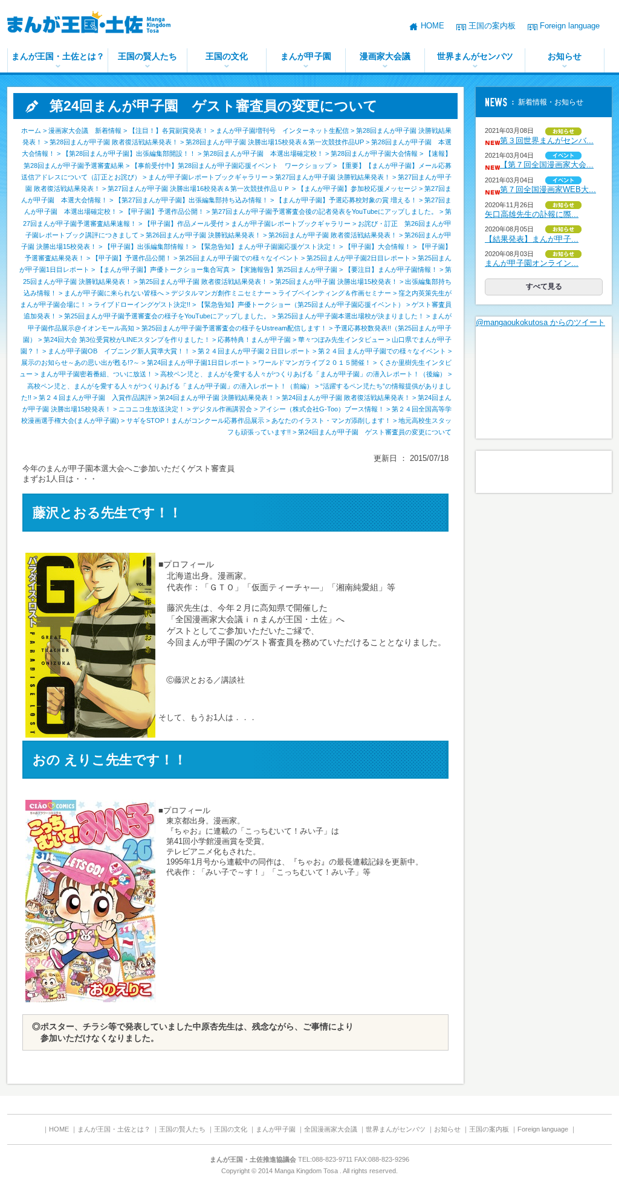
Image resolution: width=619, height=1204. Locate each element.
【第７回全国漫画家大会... (547, 164)
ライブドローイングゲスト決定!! (142, 304)
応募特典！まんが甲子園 (254, 339)
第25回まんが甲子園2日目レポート (358, 258)
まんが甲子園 (305, 56)
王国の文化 (227, 56)
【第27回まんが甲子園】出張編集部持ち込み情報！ (191, 200)
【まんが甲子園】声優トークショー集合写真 (163, 269)
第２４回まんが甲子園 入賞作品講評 (95, 397)
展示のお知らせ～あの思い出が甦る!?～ (80, 362)
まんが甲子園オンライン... (531, 263)
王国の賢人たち (147, 56)
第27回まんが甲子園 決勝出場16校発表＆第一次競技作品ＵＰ (199, 188)
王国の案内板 (492, 25)
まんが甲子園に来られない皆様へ (114, 293)
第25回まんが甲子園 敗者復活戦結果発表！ (203, 281)
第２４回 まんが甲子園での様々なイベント (382, 351)
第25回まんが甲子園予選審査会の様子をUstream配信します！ (234, 328)
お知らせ (565, 56)
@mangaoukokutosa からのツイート (540, 322)
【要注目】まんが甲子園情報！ (391, 269)
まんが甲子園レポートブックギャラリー (208, 177)
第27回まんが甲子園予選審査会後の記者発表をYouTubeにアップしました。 (325, 211)
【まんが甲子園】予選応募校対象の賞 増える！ (346, 200)
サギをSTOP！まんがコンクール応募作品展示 (195, 420)
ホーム (31, 130)
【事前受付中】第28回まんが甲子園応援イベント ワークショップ (231, 165)
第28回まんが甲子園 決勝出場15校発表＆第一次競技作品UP (275, 142)
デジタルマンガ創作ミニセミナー (221, 293)
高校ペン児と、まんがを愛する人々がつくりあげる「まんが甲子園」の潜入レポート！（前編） (170, 386)
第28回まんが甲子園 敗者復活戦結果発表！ (114, 142)
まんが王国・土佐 (98, 24)
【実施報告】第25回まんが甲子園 (287, 269)
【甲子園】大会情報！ (378, 246)
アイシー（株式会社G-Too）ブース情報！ (321, 409)
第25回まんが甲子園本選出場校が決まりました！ (350, 316)
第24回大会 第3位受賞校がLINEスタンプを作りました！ (127, 339)
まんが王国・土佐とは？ (58, 56)
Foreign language (570, 25)
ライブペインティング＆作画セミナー (334, 293)
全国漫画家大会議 (330, 1129)
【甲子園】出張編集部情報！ (147, 246)
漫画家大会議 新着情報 (85, 130)
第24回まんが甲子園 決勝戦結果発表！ (216, 397)
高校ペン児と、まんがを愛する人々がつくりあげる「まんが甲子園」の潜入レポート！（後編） (303, 374)
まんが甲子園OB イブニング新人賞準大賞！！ (119, 351)
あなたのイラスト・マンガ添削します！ (331, 420)
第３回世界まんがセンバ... (547, 140)
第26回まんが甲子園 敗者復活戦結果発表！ (332, 235)
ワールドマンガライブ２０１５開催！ (314, 362)
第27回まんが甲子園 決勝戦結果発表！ (333, 177)
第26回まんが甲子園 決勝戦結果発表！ (203, 235)
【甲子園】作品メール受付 (184, 223)
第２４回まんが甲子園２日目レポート (254, 351)
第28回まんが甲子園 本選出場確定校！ (263, 153)
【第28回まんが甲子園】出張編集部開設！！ (129, 153)
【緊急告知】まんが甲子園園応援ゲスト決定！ (267, 246)
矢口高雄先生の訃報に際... (531, 214)
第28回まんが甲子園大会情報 (374, 153)
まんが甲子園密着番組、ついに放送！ (96, 374)
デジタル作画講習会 (222, 409)
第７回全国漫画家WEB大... (548, 189)
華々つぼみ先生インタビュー (341, 339)
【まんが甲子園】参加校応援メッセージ (357, 188)
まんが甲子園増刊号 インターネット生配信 (282, 130)
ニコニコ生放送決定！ (151, 409)
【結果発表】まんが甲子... (531, 238)
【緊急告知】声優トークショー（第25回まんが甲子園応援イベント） (301, 304)
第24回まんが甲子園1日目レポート (199, 362)
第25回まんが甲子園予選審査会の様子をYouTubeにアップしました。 (167, 316)
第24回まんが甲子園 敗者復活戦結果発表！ (346, 397)
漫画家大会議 (385, 56)
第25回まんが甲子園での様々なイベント (239, 258)
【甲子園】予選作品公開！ (164, 211)
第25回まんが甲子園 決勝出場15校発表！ (336, 281)
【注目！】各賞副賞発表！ (169, 130)
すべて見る (544, 286)
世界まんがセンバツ (475, 56)
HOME (432, 25)
